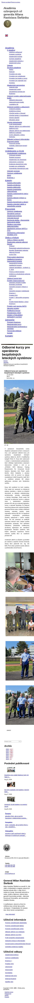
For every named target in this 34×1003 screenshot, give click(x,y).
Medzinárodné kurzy (14, 324)
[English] (18, 36)
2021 (9, 757)
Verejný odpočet (14, 117)
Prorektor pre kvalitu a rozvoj (18, 78)
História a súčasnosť (15, 52)
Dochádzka (8, 973)
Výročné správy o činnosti (17, 113)
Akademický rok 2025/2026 (17, 160)
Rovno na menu (15, 2)
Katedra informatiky (14, 183)
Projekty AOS (9, 964)
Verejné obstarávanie (14, 122)
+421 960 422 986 (10, 866)
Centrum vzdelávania (14, 173)
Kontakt (9, 333)
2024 (9, 752)
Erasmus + (11, 177)
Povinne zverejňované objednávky (16, 923)
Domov (6, 361)
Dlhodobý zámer (14, 120)
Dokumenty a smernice (16, 162)
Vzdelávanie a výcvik (14, 151)
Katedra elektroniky (14, 187)
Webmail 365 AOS (11, 976)
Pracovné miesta (13, 141)
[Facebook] (5, 30)
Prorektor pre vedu (15, 74)
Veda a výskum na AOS (15, 240)
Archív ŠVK (12, 254)
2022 (9, 755)
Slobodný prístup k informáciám (18, 139)
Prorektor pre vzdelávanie (17, 76)
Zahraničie (9, 320)
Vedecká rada (13, 87)
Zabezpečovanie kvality (16, 102)
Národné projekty (13, 308)
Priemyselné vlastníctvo (15, 257)
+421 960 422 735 (10, 865)
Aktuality (6, 362)
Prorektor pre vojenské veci (17, 80)
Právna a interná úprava (16, 272)
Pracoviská (10, 209)
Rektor (11, 69)
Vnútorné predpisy (15, 109)
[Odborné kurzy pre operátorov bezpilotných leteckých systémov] (6, 593)
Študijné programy (15, 157)
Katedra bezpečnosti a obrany (17, 202)
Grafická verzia (9, 992)
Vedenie (10, 65)
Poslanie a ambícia (15, 54)
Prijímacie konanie (15, 155)
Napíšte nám (9, 982)
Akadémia (9, 48)
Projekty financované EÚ (15, 281)
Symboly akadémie (15, 59)
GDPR (6, 995)
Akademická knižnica (14, 216)
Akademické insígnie (15, 56)
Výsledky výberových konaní (18, 145)
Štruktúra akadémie (14, 68)
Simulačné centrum (14, 213)
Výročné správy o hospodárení (18, 115)
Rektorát (11, 72)
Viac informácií (10, 914)
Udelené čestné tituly (14, 278)
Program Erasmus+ (14, 322)
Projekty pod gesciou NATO (16, 306)
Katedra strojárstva (13, 185)
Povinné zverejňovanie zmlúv (14, 929)
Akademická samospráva (16, 85)
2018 (9, 759)
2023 (9, 754)
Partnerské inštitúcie (14, 331)
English (7, 997)
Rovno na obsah (6, 2)
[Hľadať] (20, 741)
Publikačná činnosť (13, 310)
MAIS (9, 175)
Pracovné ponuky (14, 143)
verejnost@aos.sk (10, 873)
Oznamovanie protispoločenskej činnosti (18, 944)
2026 (9, 749)
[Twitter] (7, 734)
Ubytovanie (8, 967)
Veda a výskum (12, 237)
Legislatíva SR (13, 104)
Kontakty (9, 336)
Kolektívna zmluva (15, 111)
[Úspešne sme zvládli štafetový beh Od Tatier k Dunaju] (15, 772)
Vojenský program (13, 171)
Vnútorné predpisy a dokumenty (18, 107)
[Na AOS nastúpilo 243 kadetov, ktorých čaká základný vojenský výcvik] (15, 786)
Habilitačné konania (15, 265)
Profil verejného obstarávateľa (14, 938)
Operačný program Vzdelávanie (19, 291)
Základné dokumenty (15, 100)
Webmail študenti (10, 979)
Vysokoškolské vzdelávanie (16, 153)
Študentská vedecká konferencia (19, 248)
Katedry (8, 180)
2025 (9, 751)
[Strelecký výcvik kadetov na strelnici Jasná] (15, 801)
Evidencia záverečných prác (18, 164)
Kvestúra (12, 83)
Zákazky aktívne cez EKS (13, 935)
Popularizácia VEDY (14, 313)
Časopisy (10, 148)
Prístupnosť (8, 993)
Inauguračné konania (15, 263)
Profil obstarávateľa (15, 124)
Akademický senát (15, 89)
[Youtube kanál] (5, 33)
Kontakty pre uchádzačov (17, 166)
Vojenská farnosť (13, 218)
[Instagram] (5, 32)
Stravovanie (9, 970)
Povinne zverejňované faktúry (14, 926)
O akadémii (11, 50)
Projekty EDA (13, 295)
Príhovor (11, 246)
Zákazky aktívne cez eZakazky (15, 932)
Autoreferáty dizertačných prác (18, 168)
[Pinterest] (7, 735)
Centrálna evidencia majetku (14, 947)
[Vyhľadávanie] (4, 340)
